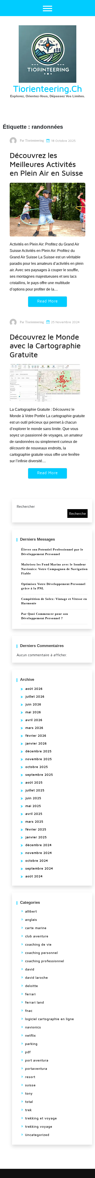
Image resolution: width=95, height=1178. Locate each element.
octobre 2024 (36, 860)
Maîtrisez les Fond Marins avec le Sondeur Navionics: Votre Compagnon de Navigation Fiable (54, 569)
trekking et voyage (41, 1118)
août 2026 (34, 688)
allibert (31, 911)
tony (29, 1093)
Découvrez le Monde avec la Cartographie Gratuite (45, 345)
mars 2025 (34, 821)
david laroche (36, 977)
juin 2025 (33, 798)
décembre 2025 (38, 751)
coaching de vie (38, 944)
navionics (33, 1027)
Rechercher (26, 506)
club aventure (36, 936)
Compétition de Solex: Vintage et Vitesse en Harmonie (54, 601)
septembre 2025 (39, 774)
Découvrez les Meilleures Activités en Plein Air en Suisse (46, 164)
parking (31, 1044)
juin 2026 (33, 704)
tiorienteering (34, 140)
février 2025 (35, 829)
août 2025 (34, 782)
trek (28, 1110)
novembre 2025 (38, 759)
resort (30, 1077)
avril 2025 (33, 814)
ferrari (30, 994)
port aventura (36, 1060)
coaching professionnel (44, 961)
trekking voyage (38, 1126)
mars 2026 (34, 728)
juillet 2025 (35, 790)
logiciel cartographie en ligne (49, 1019)
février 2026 (35, 735)
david (29, 969)
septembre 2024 (39, 868)
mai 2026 (33, 712)
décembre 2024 (38, 845)
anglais (31, 919)
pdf (28, 1052)
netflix (30, 1035)
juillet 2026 (35, 696)
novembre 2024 (38, 853)
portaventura (36, 1068)
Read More (47, 301)
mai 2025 (33, 806)
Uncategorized (37, 1135)
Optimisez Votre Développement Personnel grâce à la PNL (53, 586)
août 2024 (34, 876)
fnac (29, 1011)
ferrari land (34, 1002)
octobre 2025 (36, 767)
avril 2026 (33, 720)
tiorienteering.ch (47, 88)
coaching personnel (41, 953)
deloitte (31, 986)
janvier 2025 (36, 837)
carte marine (36, 928)
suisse (30, 1085)
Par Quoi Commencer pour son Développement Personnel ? (44, 616)
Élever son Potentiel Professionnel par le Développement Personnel (52, 552)
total (29, 1102)
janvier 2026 (36, 743)
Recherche (77, 513)
